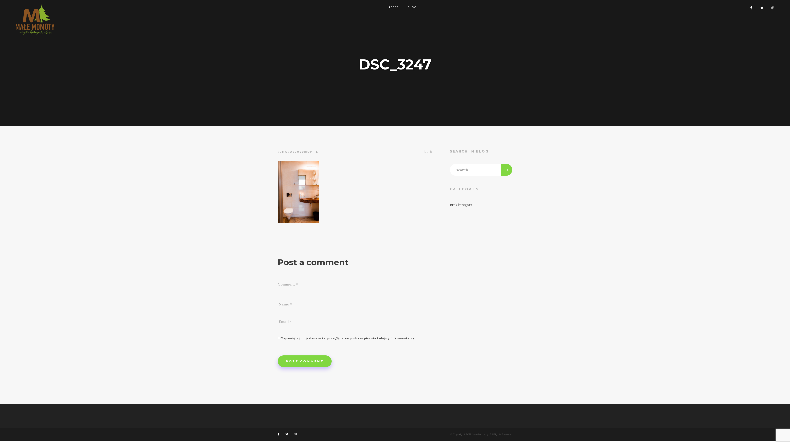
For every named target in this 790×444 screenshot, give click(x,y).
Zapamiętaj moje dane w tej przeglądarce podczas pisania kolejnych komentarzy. (348, 338)
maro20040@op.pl (300, 151)
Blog (412, 7)
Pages (394, 7)
